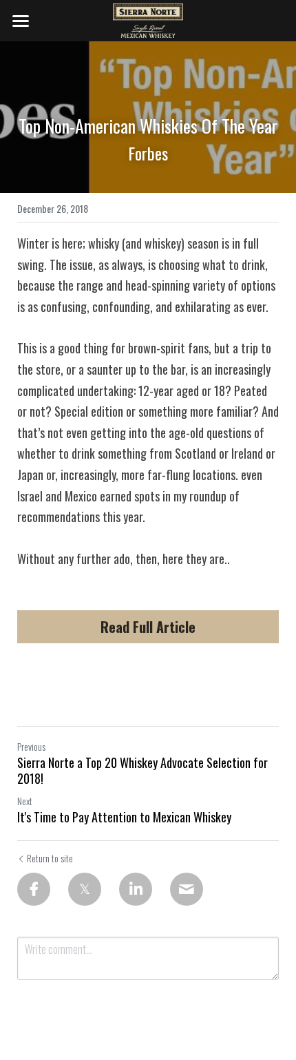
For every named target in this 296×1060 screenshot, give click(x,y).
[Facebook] (33, 889)
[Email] (186, 889)
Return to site (50, 858)
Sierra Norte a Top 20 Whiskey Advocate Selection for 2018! (142, 770)
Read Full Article (148, 626)
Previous (31, 746)
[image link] (148, 19)
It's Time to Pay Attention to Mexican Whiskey (124, 817)
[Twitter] (84, 889)
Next (24, 800)
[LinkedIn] (135, 889)
